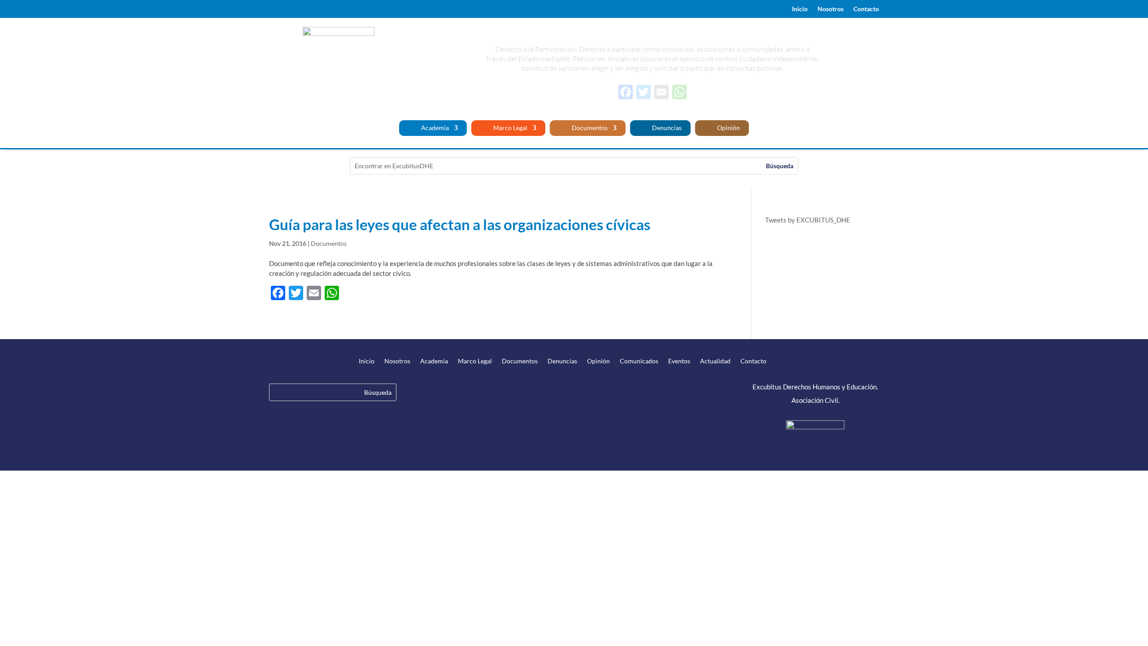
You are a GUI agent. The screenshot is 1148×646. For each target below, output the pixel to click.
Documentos (589, 128)
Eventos (679, 361)
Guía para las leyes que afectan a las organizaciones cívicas (459, 224)
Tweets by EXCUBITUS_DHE (807, 220)
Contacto (866, 9)
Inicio (800, 9)
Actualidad (715, 361)
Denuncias (666, 128)
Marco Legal (509, 128)
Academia (434, 128)
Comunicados (639, 361)
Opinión (728, 128)
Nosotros (831, 9)
